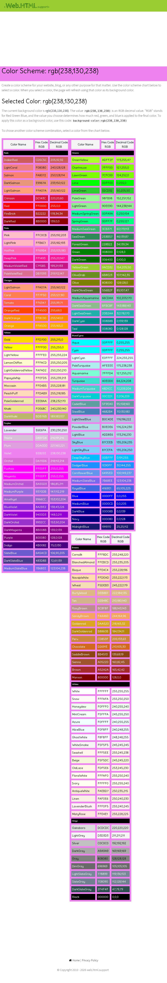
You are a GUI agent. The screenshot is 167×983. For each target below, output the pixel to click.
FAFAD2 (41, 370)
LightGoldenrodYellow (18, 370)
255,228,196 (120, 570)
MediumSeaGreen (84, 229)
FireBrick (9, 213)
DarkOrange (12, 318)
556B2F (107, 290)
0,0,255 (121, 496)
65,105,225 (124, 488)
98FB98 (107, 198)
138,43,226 (57, 507)
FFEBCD (103, 562)
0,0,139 (121, 511)
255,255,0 (57, 347)
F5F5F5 (103, 745)
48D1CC (107, 388)
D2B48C (103, 600)
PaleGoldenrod (13, 401)
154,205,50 (124, 267)
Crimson (9, 198)
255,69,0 (56, 310)
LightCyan (78, 358)
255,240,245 (120, 806)
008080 (107, 329)
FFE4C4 (103, 570)
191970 (106, 527)
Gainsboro (78, 828)
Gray (75, 858)
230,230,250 (59, 430)
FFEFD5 (41, 378)
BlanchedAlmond (83, 562)
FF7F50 (41, 295)
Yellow (8, 347)
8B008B (41, 530)
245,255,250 (120, 714)
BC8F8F (103, 608)
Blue (75, 496)
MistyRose (78, 814)
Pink (6, 235)
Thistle (8, 438)
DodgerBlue (80, 465)
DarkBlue (78, 511)
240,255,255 (120, 722)
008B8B (107, 321)
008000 (107, 252)
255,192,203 (58, 235)
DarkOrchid (11, 522)
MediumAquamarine (85, 298)
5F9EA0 (107, 404)
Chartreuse (79, 167)
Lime (75, 183)
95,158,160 (123, 404)
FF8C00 (41, 318)
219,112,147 (57, 273)
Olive (75, 283)
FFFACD (41, 363)
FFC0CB (41, 235)
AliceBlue (78, 729)
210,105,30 (119, 647)
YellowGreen (80, 267)
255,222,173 (120, 577)
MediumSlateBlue (15, 568)
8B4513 (103, 654)
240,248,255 (120, 729)
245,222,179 (120, 585)
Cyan (75, 350)
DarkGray (78, 851)
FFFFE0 (41, 355)
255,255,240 (120, 783)
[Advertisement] (83, 39)
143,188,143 (124, 306)
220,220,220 (120, 828)
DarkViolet (10, 514)
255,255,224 (59, 355)
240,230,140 (58, 409)
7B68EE (41, 568)
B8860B (103, 631)
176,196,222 (124, 419)
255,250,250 (120, 699)
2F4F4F (103, 889)
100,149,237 (124, 473)
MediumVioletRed (15, 266)
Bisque (76, 570)
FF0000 (41, 206)
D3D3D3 (103, 835)
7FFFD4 (107, 373)
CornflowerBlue (82, 473)
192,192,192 (119, 843)
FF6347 (41, 303)
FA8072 (41, 175)
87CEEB (107, 442)
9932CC (41, 522)
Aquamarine (80, 373)
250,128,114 (58, 175)
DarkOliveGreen (82, 290)
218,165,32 (118, 624)
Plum (7, 445)
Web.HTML (26, 6)
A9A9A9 (103, 851)
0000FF (107, 496)
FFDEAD (103, 577)
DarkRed (9, 221)
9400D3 (41, 514)
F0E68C (41, 409)
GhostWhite (79, 737)
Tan (74, 600)
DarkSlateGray (81, 889)
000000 (103, 897)
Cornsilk (77, 554)
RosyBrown (79, 608)
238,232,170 (58, 401)
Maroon (77, 677)
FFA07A (41, 190)
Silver (75, 843)
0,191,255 (122, 458)
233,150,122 (58, 183)
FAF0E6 (103, 799)
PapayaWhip (12, 378)
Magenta (10, 476)
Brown (76, 670)
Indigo (8, 545)
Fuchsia (9, 468)
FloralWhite (79, 775)
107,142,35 (123, 275)
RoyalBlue (79, 488)
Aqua (75, 342)
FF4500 (41, 310)
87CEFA (107, 450)
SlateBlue (10, 553)
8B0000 (41, 221)
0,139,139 (122, 321)
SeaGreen (78, 236)
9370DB (41, 491)
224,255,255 (125, 358)
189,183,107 (58, 416)
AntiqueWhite (81, 791)
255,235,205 (120, 562)
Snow (75, 699)
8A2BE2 (41, 507)
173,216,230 (124, 434)
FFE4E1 (103, 814)
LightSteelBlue (81, 419)
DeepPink (10, 258)
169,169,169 (119, 851)
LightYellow (11, 355)
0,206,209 (123, 396)
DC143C (41, 198)
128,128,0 (122, 283)
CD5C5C (41, 160)
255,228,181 (58, 386)
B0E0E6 (107, 427)
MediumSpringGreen (85, 213)
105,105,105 (119, 866)
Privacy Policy (90, 960)
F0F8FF (103, 729)
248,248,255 (120, 737)
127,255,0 (123, 167)
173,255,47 (124, 160)
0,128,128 (122, 329)
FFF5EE (103, 752)
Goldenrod (79, 624)
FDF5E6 (103, 768)
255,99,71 (57, 303)
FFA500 (41, 326)
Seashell (77, 752)
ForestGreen (80, 244)
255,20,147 (58, 258)
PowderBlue (80, 427)
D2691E (102, 647)
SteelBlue (78, 411)
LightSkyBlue (80, 450)
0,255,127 (123, 221)
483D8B (41, 561)
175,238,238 (124, 365)
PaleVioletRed (13, 273)
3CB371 (107, 229)
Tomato (9, 303)
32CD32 (107, 190)
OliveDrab (78, 275)
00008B (107, 511)
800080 (41, 537)
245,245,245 (120, 745)
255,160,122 (58, 190)
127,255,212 (124, 373)
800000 (103, 677)
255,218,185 (58, 393)
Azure (76, 722)
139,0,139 (56, 530)
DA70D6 (41, 461)
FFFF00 (41, 347)
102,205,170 (124, 298)
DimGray (78, 866)
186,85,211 (57, 484)
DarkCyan (78, 321)
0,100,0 (121, 260)
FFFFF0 (103, 783)
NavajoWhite (80, 577)
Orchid (8, 461)
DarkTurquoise (81, 396)
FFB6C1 (41, 243)
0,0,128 (121, 519)
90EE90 (107, 206)
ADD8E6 (107, 434)
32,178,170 (123, 313)
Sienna (76, 662)
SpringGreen (80, 221)
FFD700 (41, 339)
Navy (75, 519)
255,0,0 (55, 206)
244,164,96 (119, 616)
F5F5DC (103, 760)
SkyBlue (77, 442)
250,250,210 (59, 370)
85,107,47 (123, 290)
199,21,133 (57, 266)
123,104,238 (58, 568)
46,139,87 (123, 236)
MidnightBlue (80, 527)
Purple (8, 537)
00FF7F (107, 221)
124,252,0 (123, 175)
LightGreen (79, 206)
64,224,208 (124, 381)
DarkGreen (79, 260)
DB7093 (41, 273)
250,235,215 (120, 791)
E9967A (41, 183)
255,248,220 (120, 554)
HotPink (9, 250)
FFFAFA (103, 699)
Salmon (9, 175)
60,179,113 (123, 229)
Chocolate (78, 647)
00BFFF (107, 458)
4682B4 (107, 411)
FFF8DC (103, 554)
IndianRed (10, 160)
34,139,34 (123, 244)
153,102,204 (58, 499)
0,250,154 (123, 213)
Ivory (75, 783)
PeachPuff (11, 393)
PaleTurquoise (81, 365)
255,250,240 (120, 775)
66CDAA (107, 298)
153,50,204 (58, 522)
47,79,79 (117, 889)
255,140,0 (57, 318)
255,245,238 (120, 752)
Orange (9, 326)
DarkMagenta (13, 530)
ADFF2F (107, 160)
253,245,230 (120, 768)
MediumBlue (80, 504)
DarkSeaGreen (81, 306)
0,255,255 (123, 342)
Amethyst (10, 499)
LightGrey (78, 835)
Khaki (7, 409)
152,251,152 (124, 198)
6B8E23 (107, 275)
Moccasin (10, 386)
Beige (75, 760)
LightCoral (10, 167)
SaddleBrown (81, 654)
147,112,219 (57, 491)
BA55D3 (41, 484)
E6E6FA (41, 430)
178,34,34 (57, 213)
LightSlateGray (81, 874)
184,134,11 (118, 631)
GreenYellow (80, 160)
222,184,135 (119, 593)
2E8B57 (107, 236)
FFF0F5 (103, 806)
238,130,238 (58, 453)
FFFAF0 (103, 775)
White (76, 691)
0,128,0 (121, 252)
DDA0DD (41, 445)
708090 (103, 881)
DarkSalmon (12, 183)
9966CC (41, 499)
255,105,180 (58, 250)
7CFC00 (107, 175)
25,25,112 (122, 527)
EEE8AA (41, 401)
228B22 (107, 244)
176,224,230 (124, 427)
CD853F (103, 639)
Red (6, 206)
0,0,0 (115, 897)
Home (76, 960)
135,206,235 (124, 442)
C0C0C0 (103, 843)
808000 (107, 283)
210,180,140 (119, 600)
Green (76, 252)
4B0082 (41, 545)
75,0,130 (56, 545)
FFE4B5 (41, 386)
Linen (75, 799)
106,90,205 (58, 553)
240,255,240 (120, 706)
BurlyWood (79, 593)
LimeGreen (79, 190)
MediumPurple (13, 491)
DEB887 (103, 593)
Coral (7, 295)
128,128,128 (119, 858)
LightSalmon (12, 190)
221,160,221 (58, 445)
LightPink (10, 243)
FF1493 (41, 258)
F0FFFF (103, 722)
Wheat (76, 585)
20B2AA (107, 313)
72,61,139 (56, 561)
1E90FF (107, 465)
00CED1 (107, 396)
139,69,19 (117, 654)
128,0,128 (56, 537)
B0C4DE (107, 419)
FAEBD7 (103, 791)
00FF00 (107, 183)
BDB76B (41, 416)
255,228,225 (120, 814)
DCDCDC (103, 828)
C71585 (41, 266)
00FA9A (107, 213)
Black (75, 897)
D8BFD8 (41, 438)
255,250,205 (59, 363)
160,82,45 (118, 662)
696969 (102, 866)
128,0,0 (116, 677)
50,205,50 (123, 190)
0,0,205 (121, 504)
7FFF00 (107, 167)
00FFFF (107, 342)
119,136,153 (119, 874)
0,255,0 (121, 183)
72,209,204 (124, 388)
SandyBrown (80, 616)
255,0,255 (57, 468)
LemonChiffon (13, 363)
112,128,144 (119, 881)
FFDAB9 (41, 393)
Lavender (10, 430)
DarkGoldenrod (82, 631)
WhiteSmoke (80, 745)
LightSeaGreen (81, 313)
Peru (75, 639)
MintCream (79, 714)
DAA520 (103, 624)
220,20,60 (57, 198)
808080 (103, 858)
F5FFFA (103, 714)
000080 (107, 519)
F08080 (41, 167)
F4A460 (103, 616)
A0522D (103, 662)
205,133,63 (119, 639)
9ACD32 (107, 267)
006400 (107, 260)
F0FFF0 (103, 706)
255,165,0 (57, 326)
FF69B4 (41, 250)
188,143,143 (119, 608)
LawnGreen (79, 175)
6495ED (107, 473)
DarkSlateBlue (13, 561)
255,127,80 (57, 295)
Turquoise (78, 381)
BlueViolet (10, 507)
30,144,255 (124, 465)
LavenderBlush (82, 806)
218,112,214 (57, 461)
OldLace (77, 768)
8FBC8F (107, 306)
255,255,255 (120, 691)
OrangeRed (11, 310)
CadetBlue (79, 404)
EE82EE (41, 453)
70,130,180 (123, 411)
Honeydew (79, 706)
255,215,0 (57, 339)
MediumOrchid (13, 484)
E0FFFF (107, 358)
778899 (102, 874)
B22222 (41, 213)
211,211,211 (118, 835)
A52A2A (103, 670)
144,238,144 (124, 206)
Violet (7, 453)
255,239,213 (58, 378)
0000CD (107, 504)
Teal (74, 329)
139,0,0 (55, 221)
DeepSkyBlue (81, 458)
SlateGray (78, 881)
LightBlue (78, 434)
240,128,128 (58, 167)
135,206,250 (124, 450)
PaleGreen (79, 198)
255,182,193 (58, 243)
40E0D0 (107, 381)
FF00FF (41, 468)
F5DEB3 (103, 585)
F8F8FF (103, 737)
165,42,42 (118, 670)
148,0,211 (56, 514)
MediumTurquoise (83, 388)
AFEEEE (107, 365)
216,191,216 (57, 438)
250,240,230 (120, 799)
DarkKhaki (10, 416)
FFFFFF (103, 691)
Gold (7, 339)
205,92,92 (57, 160)
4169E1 (106, 488)
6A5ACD (41, 553)
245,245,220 (120, 760)
